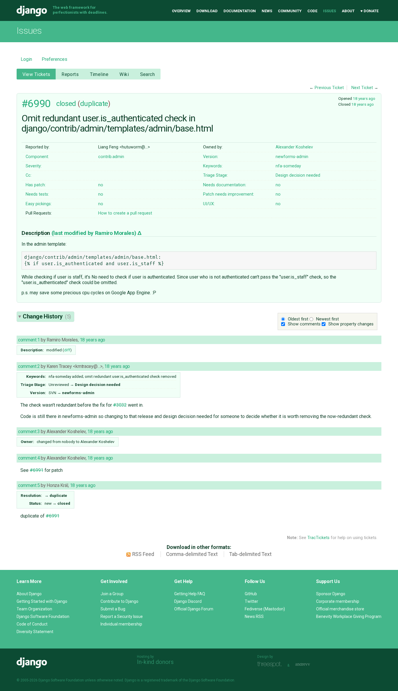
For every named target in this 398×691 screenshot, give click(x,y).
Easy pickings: (39, 203)
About (348, 11)
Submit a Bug (113, 609)
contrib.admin (111, 156)
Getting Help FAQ (189, 593)
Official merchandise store (340, 609)
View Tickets (36, 74)
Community (290, 11)
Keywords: (213, 166)
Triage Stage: (215, 175)
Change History (47, 316)
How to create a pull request (125, 213)
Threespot (271, 664)
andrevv (309, 664)
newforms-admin (292, 156)
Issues (329, 11)
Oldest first (298, 319)
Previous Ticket (329, 87)
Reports (70, 74)
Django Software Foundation (43, 616)
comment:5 (29, 485)
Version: (210, 156)
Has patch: (36, 185)
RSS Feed (143, 554)
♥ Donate (369, 11)
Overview (181, 11)
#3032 (120, 405)
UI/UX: (209, 203)
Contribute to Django (119, 601)
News (267, 11)
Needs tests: (37, 194)
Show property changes (351, 324)
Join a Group (112, 593)
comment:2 (29, 366)
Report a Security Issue (122, 616)
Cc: (28, 175)
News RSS (254, 616)
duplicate (94, 104)
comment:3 (29, 431)
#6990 (36, 103)
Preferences (54, 59)
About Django (29, 593)
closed (66, 104)
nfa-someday (288, 166)
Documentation (239, 11)
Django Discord (188, 601)
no (100, 185)
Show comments (304, 324)
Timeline (99, 74)
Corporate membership (337, 601)
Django (32, 11)
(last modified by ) (95, 233)
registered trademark (161, 680)
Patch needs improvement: (228, 194)
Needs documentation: (224, 185)
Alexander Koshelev (294, 147)
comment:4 (29, 458)
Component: (37, 156)
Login (26, 59)
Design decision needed (298, 175)
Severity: (34, 166)
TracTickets (318, 537)
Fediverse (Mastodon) (265, 609)
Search (147, 74)
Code (312, 11)
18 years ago (364, 98)
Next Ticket (362, 87)
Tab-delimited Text (250, 554)
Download (207, 11)
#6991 (36, 470)
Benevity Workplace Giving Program (348, 616)
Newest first (327, 319)
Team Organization (34, 609)
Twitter (251, 601)
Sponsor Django (330, 593)
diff (67, 350)
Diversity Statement (35, 631)
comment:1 (29, 340)
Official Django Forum (193, 609)
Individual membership (121, 624)
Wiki (124, 74)
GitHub (251, 593)
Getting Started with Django (42, 601)
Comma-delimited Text (192, 554)
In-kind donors (155, 661)
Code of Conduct (32, 624)
